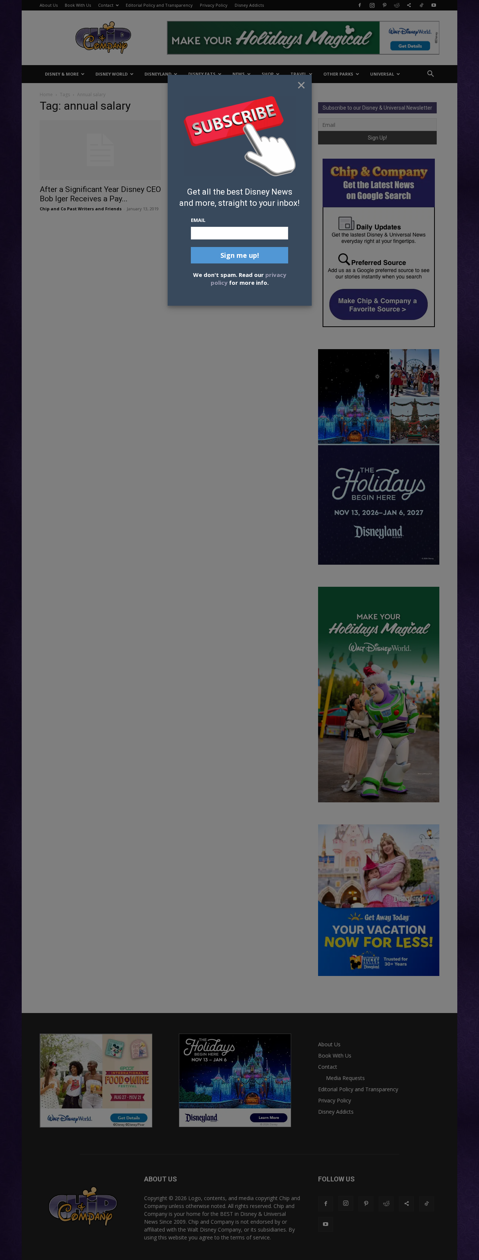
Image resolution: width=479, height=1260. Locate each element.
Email (198, 220)
